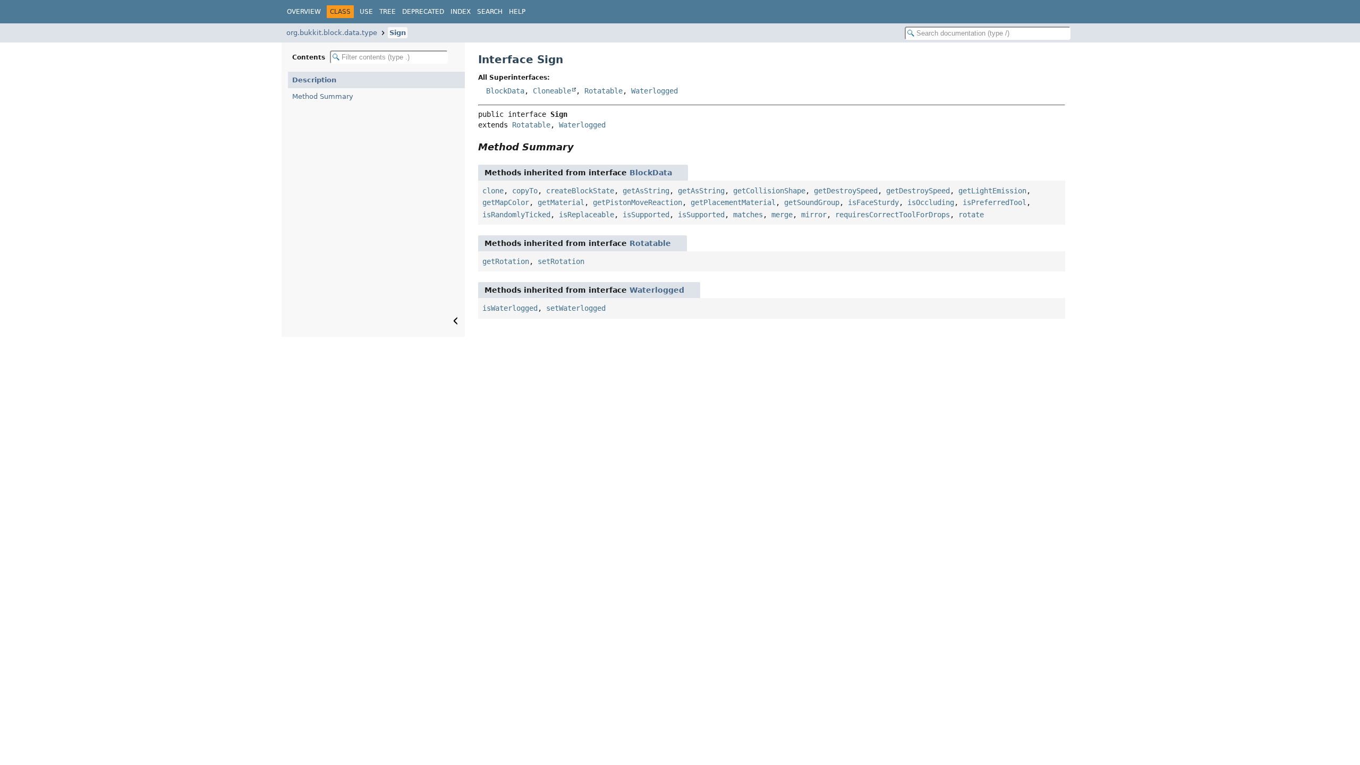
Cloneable (552, 91)
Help (517, 11)
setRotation (561, 261)
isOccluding (930, 202)
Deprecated (423, 11)
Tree (387, 11)
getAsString (646, 190)
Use (366, 11)
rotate (971, 214)
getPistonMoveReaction (637, 202)
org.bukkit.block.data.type (331, 33)
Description (314, 80)
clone (493, 190)
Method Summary (322, 96)
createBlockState (580, 190)
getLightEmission (992, 190)
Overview (304, 11)
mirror (814, 214)
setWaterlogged (576, 308)
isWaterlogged (510, 308)
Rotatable (603, 91)
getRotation (505, 261)
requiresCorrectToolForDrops (892, 214)
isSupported (646, 214)
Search (490, 11)
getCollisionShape (769, 190)
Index (460, 11)
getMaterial (561, 202)
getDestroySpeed (846, 190)
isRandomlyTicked (516, 214)
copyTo (525, 190)
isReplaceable (586, 214)
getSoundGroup (811, 202)
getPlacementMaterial (733, 202)
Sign (397, 33)
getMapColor (505, 202)
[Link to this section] (581, 146)
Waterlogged (654, 91)
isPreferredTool (994, 202)
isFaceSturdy (873, 202)
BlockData (505, 91)
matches (748, 214)
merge (782, 214)
